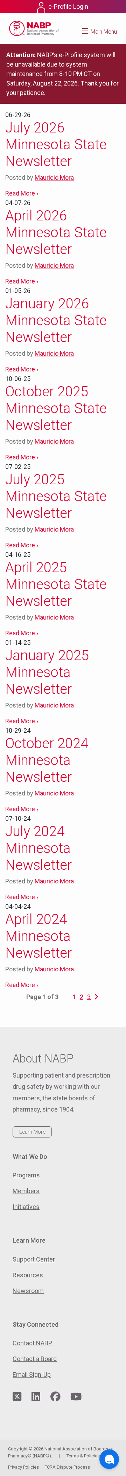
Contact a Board (35, 1358)
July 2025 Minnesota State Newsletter (56, 496)
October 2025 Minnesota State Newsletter (56, 408)
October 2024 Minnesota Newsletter (46, 760)
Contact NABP (32, 1343)
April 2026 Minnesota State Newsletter (56, 232)
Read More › (21, 193)
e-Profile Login (68, 6)
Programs (26, 1175)
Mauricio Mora (54, 177)
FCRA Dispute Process (67, 1467)
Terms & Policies (83, 1455)
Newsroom (28, 1290)
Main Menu (104, 31)
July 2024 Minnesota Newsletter (38, 848)
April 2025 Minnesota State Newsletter (56, 584)
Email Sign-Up (32, 1374)
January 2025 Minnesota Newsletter (47, 672)
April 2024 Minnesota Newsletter (38, 936)
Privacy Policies (23, 1467)
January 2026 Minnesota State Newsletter (56, 320)
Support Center (34, 1259)
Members (26, 1191)
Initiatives (26, 1206)
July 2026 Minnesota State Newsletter (56, 144)
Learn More (32, 1132)
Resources (28, 1275)
